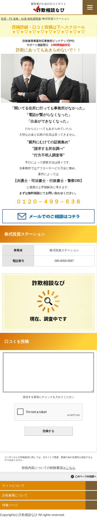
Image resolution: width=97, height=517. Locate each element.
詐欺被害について (15, 495)
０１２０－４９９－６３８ (48, 201)
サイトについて (13, 485)
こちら (70, 468)
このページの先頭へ (83, 476)
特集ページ (10, 505)
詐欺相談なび (48, 10)
